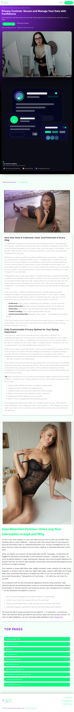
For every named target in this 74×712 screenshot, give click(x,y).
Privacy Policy (67, 701)
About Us (69, 697)
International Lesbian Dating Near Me (18, 674)
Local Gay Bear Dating (13, 684)
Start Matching (8, 24)
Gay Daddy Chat (11, 654)
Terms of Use (67, 704)
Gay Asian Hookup (12, 644)
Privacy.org (58, 617)
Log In (60, 2)
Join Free (69, 2)
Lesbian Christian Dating (14, 679)
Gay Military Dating (12, 664)
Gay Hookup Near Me (13, 659)
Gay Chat (9, 649)
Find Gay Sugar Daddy (13, 639)
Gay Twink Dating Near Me (15, 669)
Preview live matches (23, 23)
